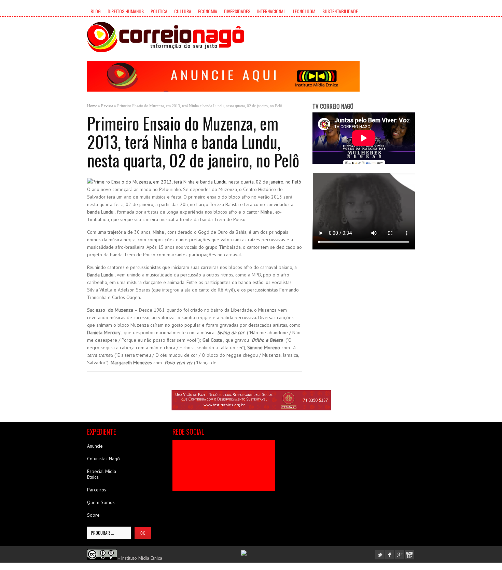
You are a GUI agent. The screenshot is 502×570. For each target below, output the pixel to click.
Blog (95, 11)
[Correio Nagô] (165, 37)
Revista (107, 106)
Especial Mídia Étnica (101, 474)
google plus (399, 554)
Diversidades (237, 11)
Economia (207, 11)
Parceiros (96, 490)
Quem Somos (101, 502)
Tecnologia (304, 11)
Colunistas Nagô (103, 459)
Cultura (182, 11)
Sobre (93, 515)
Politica (159, 11)
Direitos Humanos (126, 11)
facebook (389, 554)
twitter (380, 554)
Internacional (271, 11)
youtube (409, 554)
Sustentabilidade (340, 11)
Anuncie (95, 446)
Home (92, 106)
